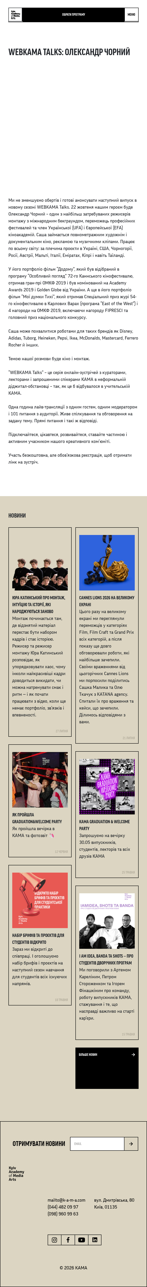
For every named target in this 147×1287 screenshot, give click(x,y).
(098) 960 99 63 (63, 1214)
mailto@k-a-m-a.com (66, 1200)
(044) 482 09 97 (63, 1207)
